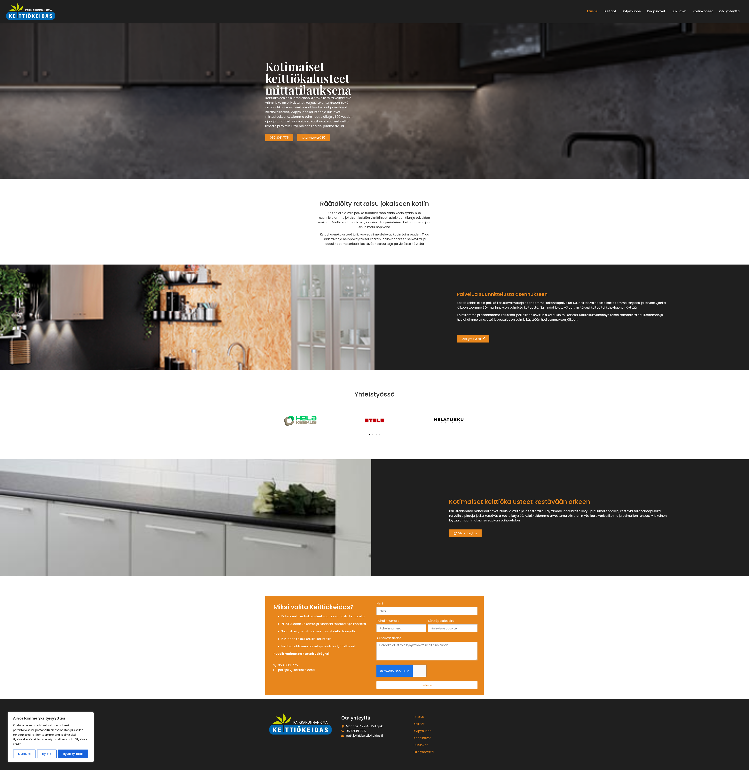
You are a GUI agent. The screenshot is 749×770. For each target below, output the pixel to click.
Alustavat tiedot (388, 638)
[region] (51, 737)
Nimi (379, 604)
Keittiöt (419, 724)
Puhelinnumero (387, 621)
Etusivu (419, 717)
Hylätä (46, 754)
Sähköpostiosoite (441, 621)
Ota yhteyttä (424, 752)
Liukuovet (421, 745)
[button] (369, 434)
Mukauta (24, 754)
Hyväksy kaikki (73, 754)
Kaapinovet (422, 738)
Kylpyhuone (422, 731)
